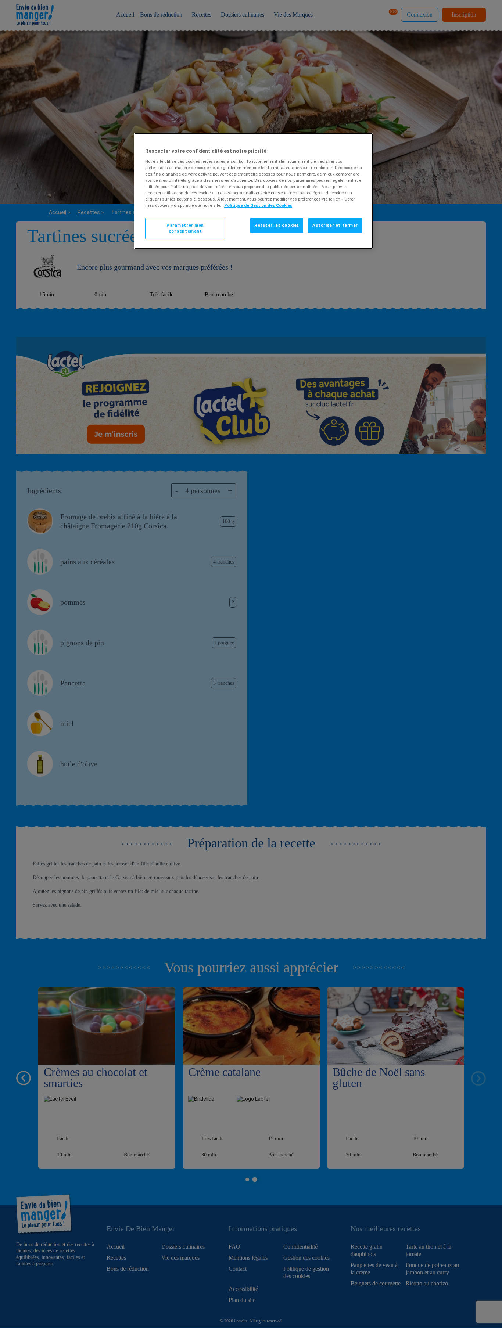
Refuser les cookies (276, 225)
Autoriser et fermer (335, 225)
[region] (253, 191)
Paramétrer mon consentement (185, 228)
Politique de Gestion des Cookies (258, 205)
